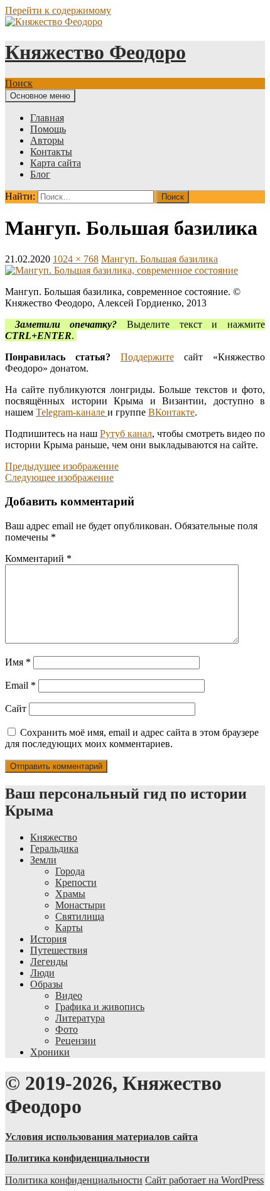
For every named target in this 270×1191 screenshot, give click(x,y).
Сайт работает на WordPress (204, 1180)
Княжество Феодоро (95, 52)
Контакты (51, 151)
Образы (46, 984)
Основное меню (40, 95)
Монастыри (80, 905)
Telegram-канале (71, 412)
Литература (80, 1018)
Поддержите (147, 357)
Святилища (79, 916)
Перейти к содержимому (58, 10)
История (48, 939)
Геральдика (54, 848)
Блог (40, 174)
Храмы (70, 893)
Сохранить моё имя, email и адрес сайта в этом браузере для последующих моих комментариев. (132, 738)
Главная (47, 117)
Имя (18, 662)
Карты (69, 927)
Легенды (49, 961)
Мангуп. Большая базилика (159, 259)
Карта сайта (55, 163)
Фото (66, 1029)
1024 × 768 (76, 259)
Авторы (47, 140)
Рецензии (75, 1040)
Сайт (15, 708)
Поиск (19, 83)
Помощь (48, 129)
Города (70, 871)
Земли (43, 859)
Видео (68, 995)
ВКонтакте (171, 412)
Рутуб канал (126, 433)
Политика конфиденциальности (74, 1180)
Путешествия (58, 950)
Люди (42, 972)
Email (20, 685)
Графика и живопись (99, 1006)
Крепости (76, 882)
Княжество (53, 837)
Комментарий (38, 558)
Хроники (50, 1052)
